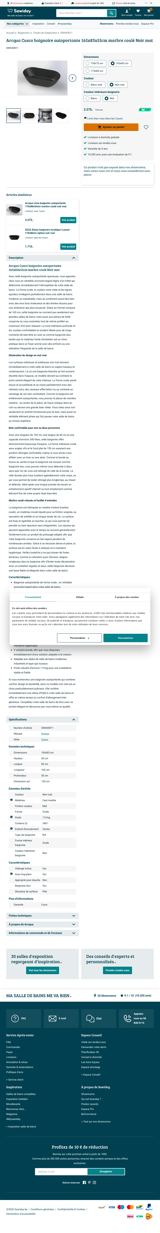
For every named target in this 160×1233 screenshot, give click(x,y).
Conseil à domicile (91, 1057)
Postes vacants (89, 1104)
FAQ (23, 1018)
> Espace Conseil (90, 1075)
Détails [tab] (80, 597)
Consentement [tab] (33, 597)
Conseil (51, 24)
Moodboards (13, 1104)
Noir (112, 98)
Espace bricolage (90, 1067)
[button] (146, 127)
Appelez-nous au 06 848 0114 (140, 1018)
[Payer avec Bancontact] (139, 1207)
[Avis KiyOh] (102, 1207)
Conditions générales (42, 1209)
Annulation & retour (17, 1062)
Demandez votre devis (93, 1047)
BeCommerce (88, 1114)
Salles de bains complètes (21, 1094)
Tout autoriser (125, 638)
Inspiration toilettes (17, 1099)
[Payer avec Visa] (111, 1207)
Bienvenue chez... (16, 1109)
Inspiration (38, 24)
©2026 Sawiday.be (17, 1209)
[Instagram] (94, 1182)
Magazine (11, 1114)
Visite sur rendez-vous (93, 1042)
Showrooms (106, 24)
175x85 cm (97, 71)
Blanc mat (96, 85)
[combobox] (82, 13)
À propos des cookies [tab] (127, 597)
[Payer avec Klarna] (130, 1216)
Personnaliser (77, 638)
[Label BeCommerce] (139, 1216)
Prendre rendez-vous (127, 24)
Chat (98, 1018)
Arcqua (45, 734)
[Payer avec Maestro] (121, 1207)
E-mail (62, 1018)
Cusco (44, 739)
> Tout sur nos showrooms (95, 1122)
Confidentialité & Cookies (71, 1209)
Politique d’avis (14, 1072)
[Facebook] (84, 1182)
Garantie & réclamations (19, 1067)
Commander (13, 1047)
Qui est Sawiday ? (91, 1099)
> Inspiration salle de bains (21, 1127)
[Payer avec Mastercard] (130, 1207)
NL (151, 3)
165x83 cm (122, 63)
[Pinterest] (89, 1182)
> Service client (14, 1080)
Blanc (94, 98)
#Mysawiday (13, 1119)
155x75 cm (97, 63)
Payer (9, 1052)
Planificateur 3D (90, 1052)
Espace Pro (147, 24)
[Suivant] (72, 78)
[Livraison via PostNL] (149, 1216)
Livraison (11, 1057)
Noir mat (119, 85)
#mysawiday (65, 24)
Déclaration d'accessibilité (20, 1214)
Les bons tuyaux (90, 1062)
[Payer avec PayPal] (149, 1207)
